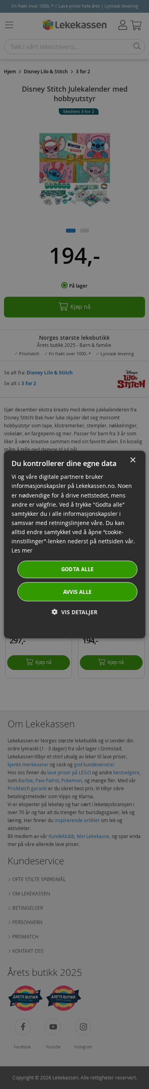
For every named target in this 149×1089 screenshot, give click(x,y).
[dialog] (74, 545)
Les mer (22, 550)
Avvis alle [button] (77, 591)
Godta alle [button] (77, 569)
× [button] (132, 460)
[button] (74, 611)
